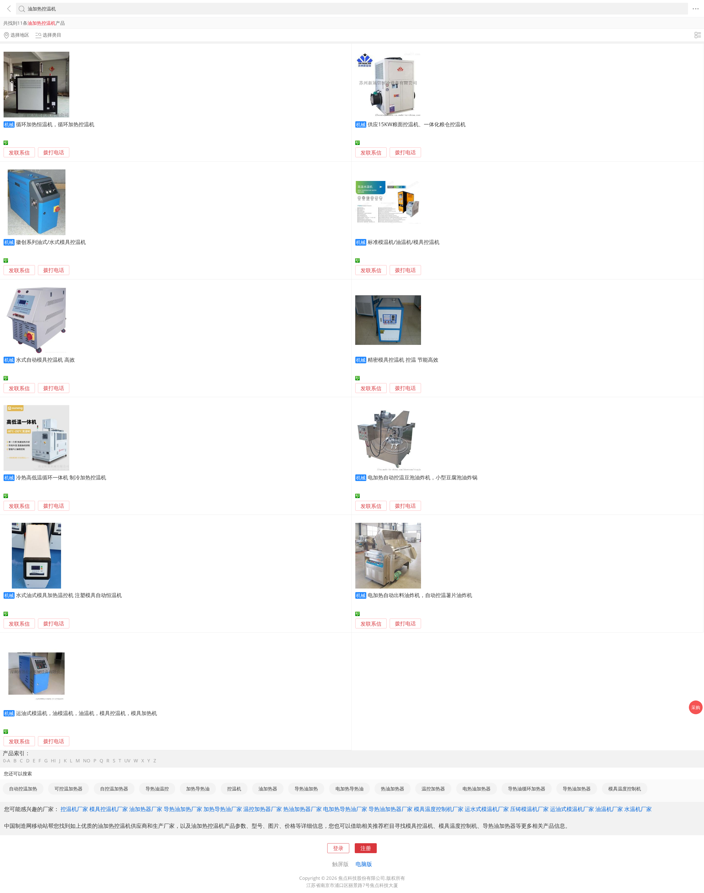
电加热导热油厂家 (345, 809)
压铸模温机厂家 (529, 809)
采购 (695, 707)
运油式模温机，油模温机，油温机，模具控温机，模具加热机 (86, 713)
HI (53, 760)
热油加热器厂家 (302, 809)
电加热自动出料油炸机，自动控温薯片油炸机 (420, 595)
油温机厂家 (609, 809)
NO (86, 760)
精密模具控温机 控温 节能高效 (403, 359)
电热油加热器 (477, 788)
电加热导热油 (350, 788)
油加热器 (267, 788)
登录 (338, 848)
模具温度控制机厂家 (438, 809)
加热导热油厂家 (223, 809)
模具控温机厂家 (108, 809)
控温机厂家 (74, 809)
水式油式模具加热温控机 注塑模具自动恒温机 (69, 595)
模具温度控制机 (624, 788)
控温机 (234, 788)
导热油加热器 (577, 788)
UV (127, 760)
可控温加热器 (68, 788)
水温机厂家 (638, 809)
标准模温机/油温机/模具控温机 (403, 241)
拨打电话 (53, 152)
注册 (366, 848)
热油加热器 (392, 788)
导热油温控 (157, 788)
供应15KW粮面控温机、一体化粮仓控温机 (417, 124)
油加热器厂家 (145, 809)
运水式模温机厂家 (487, 809)
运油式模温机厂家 (572, 809)
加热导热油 (198, 788)
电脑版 (364, 864)
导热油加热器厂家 (391, 809)
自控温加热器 (114, 788)
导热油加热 (306, 788)
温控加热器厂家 (262, 809)
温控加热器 (433, 788)
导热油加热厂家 (183, 809)
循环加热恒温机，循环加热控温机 (55, 124)
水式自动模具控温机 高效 (45, 359)
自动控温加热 (23, 788)
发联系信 (19, 152)
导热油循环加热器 (526, 788)
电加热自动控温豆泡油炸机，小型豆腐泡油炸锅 (422, 477)
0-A (6, 760)
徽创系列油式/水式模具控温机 (51, 241)
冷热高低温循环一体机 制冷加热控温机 (61, 477)
